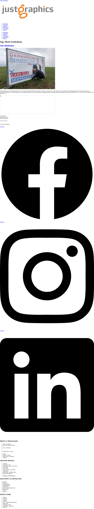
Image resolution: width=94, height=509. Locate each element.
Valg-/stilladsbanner (7, 45)
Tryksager (5, 26)
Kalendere (5, 449)
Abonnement (5, 28)
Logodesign (5, 25)
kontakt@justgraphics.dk (5, 122)
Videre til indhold (4, 0)
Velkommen (5, 23)
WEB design (5, 27)
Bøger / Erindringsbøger (8, 446)
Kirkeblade (5, 450)
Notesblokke (5, 452)
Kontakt (4, 30)
